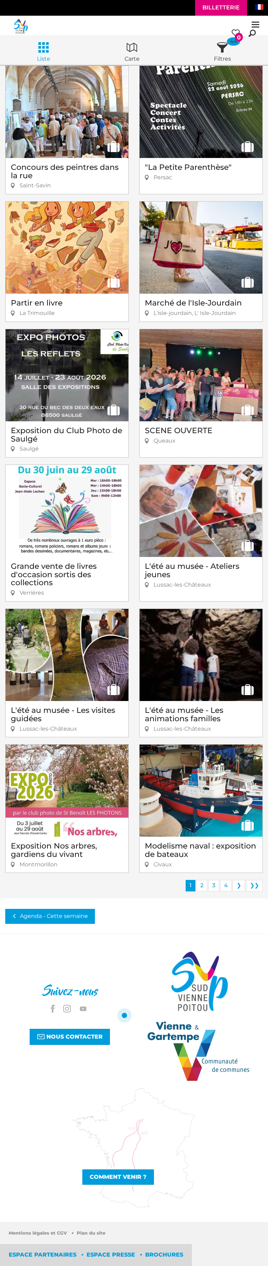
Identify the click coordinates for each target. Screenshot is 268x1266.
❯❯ (254, 885)
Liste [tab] (43, 58)
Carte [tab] (132, 58)
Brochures (164, 1254)
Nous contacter (74, 1036)
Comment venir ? (118, 1177)
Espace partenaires (43, 1254)
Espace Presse (112, 1254)
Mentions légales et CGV (38, 1233)
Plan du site (91, 1233)
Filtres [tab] (222, 58)
